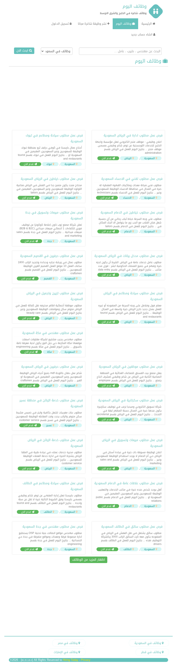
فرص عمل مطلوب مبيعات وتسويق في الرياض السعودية (132, 443)
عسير (49, 425)
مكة (49, 352)
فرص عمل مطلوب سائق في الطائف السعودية (132, 527)
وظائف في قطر (151, 652)
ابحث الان (22, 51)
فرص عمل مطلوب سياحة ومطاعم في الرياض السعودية (133, 296)
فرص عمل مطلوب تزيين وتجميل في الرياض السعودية (54, 296)
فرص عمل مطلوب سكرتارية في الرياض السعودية (130, 400)
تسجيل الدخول (60, 23)
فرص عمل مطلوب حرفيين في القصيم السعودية (51, 256)
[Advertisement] (88, 98)
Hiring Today (70, 660)
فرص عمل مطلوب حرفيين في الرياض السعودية (52, 367)
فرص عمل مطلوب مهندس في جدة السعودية (52, 527)
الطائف (48, 512)
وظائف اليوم (135, 6)
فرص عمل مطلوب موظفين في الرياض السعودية (131, 367)
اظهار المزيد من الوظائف (88, 560)
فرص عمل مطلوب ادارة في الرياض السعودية (133, 135)
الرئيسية (147, 23)
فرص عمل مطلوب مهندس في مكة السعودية (52, 333)
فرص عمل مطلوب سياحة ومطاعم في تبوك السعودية (54, 138)
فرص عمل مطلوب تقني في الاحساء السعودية (132, 179)
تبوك (49, 164)
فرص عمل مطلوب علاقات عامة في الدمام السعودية (128, 483)
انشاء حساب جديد (142, 34)
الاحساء (127, 197)
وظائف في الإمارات (66, 652)
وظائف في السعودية (148, 643)
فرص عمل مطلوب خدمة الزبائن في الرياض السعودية (55, 443)
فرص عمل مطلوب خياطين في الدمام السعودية (132, 212)
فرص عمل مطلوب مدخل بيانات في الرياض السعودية (128, 256)
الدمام (127, 231)
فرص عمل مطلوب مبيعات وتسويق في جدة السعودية (54, 215)
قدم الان (107, 158)
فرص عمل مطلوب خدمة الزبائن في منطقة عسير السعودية (51, 403)
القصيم (48, 278)
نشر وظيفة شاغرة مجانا (92, 23)
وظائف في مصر (68, 643)
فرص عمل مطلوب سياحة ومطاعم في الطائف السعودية (53, 486)
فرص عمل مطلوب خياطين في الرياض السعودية (52, 179)
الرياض (127, 158)
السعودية (149, 158)
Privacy (85, 660)
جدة (49, 241)
